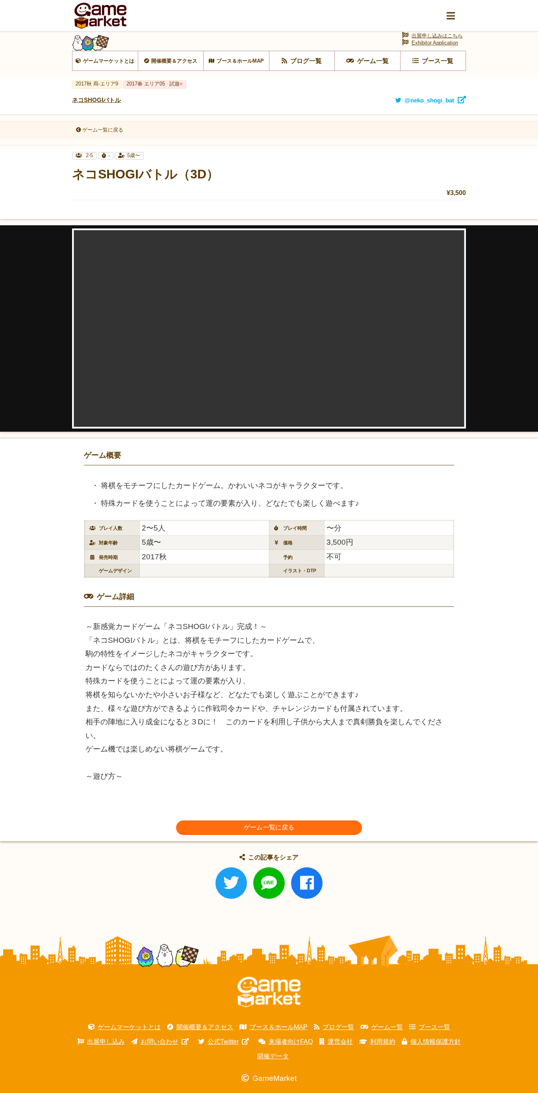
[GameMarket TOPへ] (269, 992)
